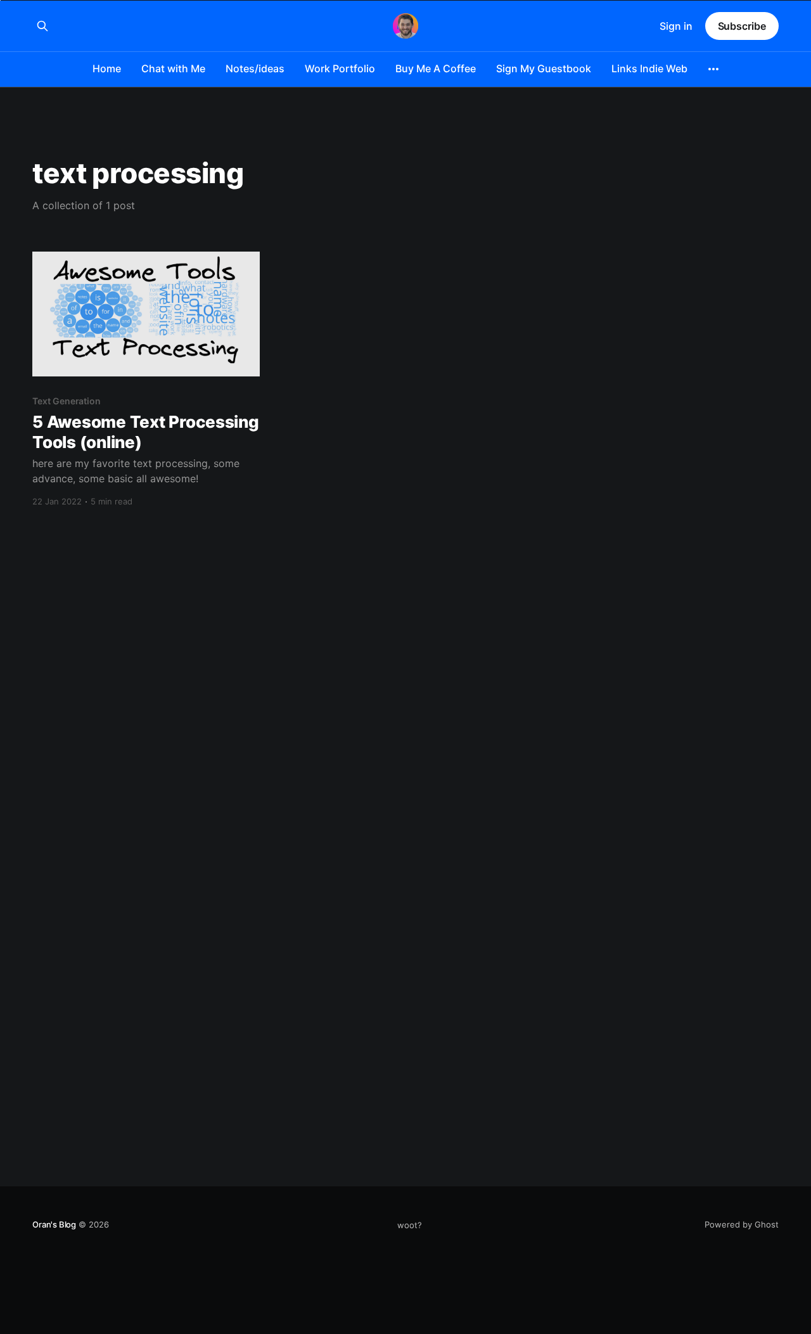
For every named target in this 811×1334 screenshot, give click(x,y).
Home (107, 68)
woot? (409, 1225)
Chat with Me (173, 68)
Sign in (676, 26)
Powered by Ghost (742, 1224)
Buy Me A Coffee (435, 68)
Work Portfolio (340, 68)
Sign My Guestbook (543, 68)
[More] (713, 69)
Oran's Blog (54, 1224)
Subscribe (742, 26)
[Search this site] (42, 26)
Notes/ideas (255, 68)
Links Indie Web (649, 68)
